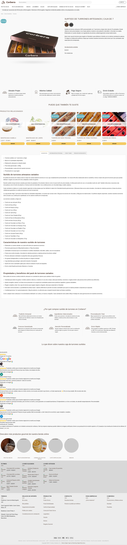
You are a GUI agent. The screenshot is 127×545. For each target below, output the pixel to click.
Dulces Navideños (8, 13)
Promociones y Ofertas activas (115, 500)
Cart (47, 540)
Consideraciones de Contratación (58, 540)
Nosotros (77, 540)
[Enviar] (90, 2)
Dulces (42, 6)
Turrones (15, 13)
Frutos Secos (5, 6)
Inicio (2, 13)
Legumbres (35, 6)
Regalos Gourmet (80, 6)
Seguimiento (105, 540)
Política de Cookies (96, 540)
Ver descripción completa (71, 47)
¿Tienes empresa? (121, 6)
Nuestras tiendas (69, 500)
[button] (117, 2)
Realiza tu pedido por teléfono (72, 503)
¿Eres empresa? (90, 500)
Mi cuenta (24, 500)
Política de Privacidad (32, 540)
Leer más (6, 428)
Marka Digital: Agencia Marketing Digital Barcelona (73, 543)
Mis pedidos (25, 503)
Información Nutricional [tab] (56, 153)
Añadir (13, 143)
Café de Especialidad (49, 507)
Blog (88, 6)
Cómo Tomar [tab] (68, 153)
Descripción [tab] (44, 153)
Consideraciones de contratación (30, 514)
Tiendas (20, 540)
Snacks (28, 6)
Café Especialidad (52, 6)
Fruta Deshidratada (48, 503)
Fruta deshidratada (17, 6)
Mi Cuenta (71, 540)
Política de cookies (27, 510)
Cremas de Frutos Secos (66, 6)
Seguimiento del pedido (28, 507)
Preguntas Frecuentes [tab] (80, 153)
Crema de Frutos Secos (49, 510)
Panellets (109, 507)
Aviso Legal (42, 540)
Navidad (109, 503)
